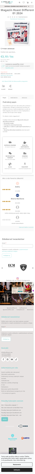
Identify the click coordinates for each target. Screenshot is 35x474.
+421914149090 (6, 354)
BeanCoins (30, 309)
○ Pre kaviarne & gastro (8, 393)
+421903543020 (6, 356)
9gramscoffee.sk (12, 308)
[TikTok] (16, 359)
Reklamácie (4, 387)
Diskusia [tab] (24, 97)
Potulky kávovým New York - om (11, 415)
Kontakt (3, 378)
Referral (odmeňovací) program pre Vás (13, 391)
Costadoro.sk (20, 309)
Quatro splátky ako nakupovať (10, 372)
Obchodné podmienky (8, 374)
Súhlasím (17, 470)
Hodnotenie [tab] (14, 97)
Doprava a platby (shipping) (9, 383)
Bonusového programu (21, 81)
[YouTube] (12, 359)
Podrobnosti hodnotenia (17, 19)
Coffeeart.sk (23, 308)
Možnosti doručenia (7, 75)
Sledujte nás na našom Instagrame (18, 280)
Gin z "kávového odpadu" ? (9, 405)
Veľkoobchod (5, 380)
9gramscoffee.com (8, 309)
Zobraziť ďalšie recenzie (26, 227)
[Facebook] (3, 359)
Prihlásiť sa (6, 255)
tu (24, 460)
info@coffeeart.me (6, 352)
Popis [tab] (4, 97)
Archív (5, 419)
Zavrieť (17, 87)
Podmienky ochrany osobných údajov (12, 376)
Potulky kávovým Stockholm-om (11, 412)
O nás (3, 385)
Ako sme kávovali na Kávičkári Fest (12, 407)
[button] (33, 268)
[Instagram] (8, 359)
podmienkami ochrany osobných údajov (15, 250)
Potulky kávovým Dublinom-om (11, 410)
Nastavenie (17, 464)
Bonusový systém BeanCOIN (9, 389)
